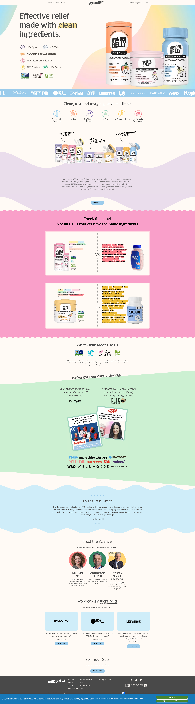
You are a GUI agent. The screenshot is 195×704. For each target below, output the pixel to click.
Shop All (70, 682)
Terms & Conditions (53, 693)
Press (81, 688)
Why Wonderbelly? (85, 685)
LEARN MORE (97, 671)
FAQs (146, 3)
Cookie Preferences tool (50, 699)
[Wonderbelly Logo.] (96, 3)
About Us (82, 682)
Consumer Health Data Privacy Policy (92, 693)
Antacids (70, 685)
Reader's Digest (60, 3)
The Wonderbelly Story (135, 3)
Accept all (172, 697)
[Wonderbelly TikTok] (136, 680)
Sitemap (106, 693)
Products (49, 3)
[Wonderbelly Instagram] (132, 680)
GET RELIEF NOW (97, 203)
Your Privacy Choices (116, 693)
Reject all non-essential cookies (172, 701)
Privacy (63, 693)
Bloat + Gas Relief (73, 688)
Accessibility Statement (73, 693)
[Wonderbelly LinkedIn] (141, 680)
